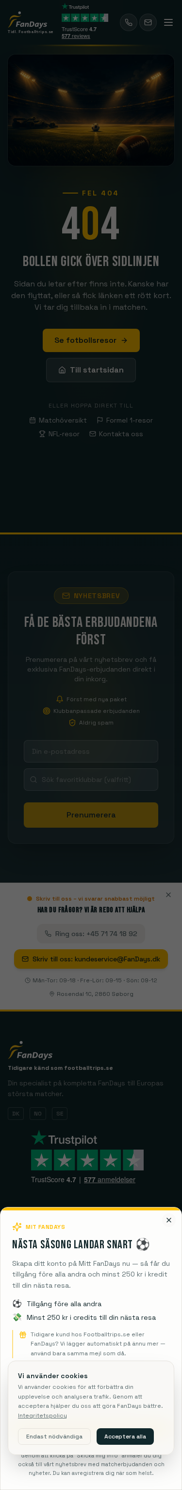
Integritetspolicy (42, 1415)
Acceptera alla (125, 1436)
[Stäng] (169, 1185)
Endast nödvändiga (54, 1436)
